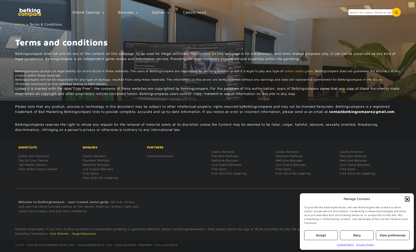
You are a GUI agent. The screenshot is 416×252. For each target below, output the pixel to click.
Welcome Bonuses (96, 164)
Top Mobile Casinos (32, 164)
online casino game (298, 71)
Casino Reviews (94, 156)
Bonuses (126, 12)
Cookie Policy (345, 244)
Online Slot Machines (33, 156)
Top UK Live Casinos (33, 160)
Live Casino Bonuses (98, 169)
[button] (407, 199)
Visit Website (59, 233)
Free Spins (90, 173)
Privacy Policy (365, 244)
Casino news (194, 12)
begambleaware (84, 233)
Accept (321, 235)
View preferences (393, 235)
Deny (357, 235)
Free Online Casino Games (37, 169)
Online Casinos (86, 12)
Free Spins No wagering (100, 177)
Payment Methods (96, 160)
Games (158, 12)
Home (20, 24)
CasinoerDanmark (160, 156)
